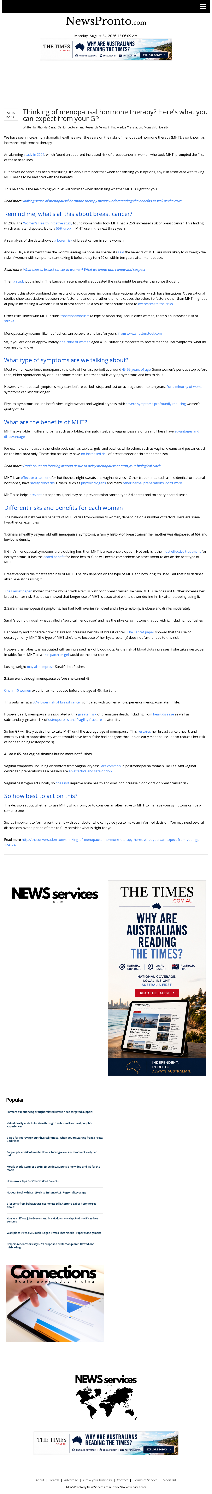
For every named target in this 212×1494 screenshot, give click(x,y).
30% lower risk (44, 702)
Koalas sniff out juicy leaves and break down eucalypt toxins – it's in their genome (52, 1219)
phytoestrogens (93, 483)
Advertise (71, 1480)
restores (144, 731)
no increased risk (94, 454)
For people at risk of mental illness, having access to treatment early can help (52, 1153)
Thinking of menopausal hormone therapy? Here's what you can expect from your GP (115, 115)
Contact (122, 1480)
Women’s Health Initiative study (47, 223)
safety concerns (42, 483)
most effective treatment (182, 551)
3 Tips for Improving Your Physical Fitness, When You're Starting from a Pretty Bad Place (55, 1139)
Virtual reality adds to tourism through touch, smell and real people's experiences (50, 1124)
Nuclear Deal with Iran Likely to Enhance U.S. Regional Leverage (46, 1192)
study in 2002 (34, 154)
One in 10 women (17, 690)
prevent (35, 494)
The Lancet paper (18, 591)
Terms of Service (145, 1480)
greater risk (87, 714)
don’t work (173, 483)
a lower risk (63, 240)
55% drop (63, 228)
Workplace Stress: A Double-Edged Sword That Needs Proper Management (54, 1233)
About (40, 1480)
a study (18, 281)
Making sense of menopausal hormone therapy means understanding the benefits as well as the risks (102, 201)
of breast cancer (68, 702)
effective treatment (36, 477)
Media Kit (169, 1480)
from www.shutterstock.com (140, 333)
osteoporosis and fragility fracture (75, 719)
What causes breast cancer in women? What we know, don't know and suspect (84, 269)
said (121, 252)
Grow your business (97, 1480)
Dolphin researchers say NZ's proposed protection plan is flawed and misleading (50, 1245)
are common (111, 766)
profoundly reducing (170, 403)
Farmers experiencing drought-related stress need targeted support (49, 1112)
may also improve (40, 666)
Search (54, 1480)
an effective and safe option (90, 771)
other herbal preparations (143, 483)
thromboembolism (74, 316)
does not (62, 783)
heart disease (163, 714)
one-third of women (74, 342)
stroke (9, 321)
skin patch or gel (56, 654)
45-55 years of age (136, 369)
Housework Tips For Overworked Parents (33, 1181)
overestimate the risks (155, 304)
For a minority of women (185, 386)
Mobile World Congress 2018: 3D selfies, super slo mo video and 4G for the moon (53, 1168)
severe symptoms (139, 403)
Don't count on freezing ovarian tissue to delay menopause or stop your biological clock (91, 466)
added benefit (54, 557)
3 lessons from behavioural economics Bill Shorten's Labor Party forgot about (51, 1205)
